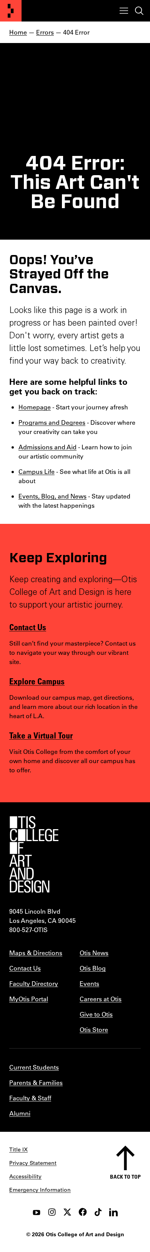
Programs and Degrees (51, 422)
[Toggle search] (139, 10)
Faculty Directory (33, 983)
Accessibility (25, 1176)
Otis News (94, 953)
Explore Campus (37, 681)
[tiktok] (98, 1212)
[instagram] (52, 1212)
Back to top (125, 1176)
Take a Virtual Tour (41, 735)
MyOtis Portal (28, 999)
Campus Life (36, 471)
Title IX (18, 1149)
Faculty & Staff (30, 1098)
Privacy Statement (33, 1162)
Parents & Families (36, 1082)
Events (89, 983)
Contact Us (27, 626)
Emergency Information (40, 1189)
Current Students (34, 1067)
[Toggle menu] (123, 10)
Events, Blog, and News (52, 496)
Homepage (34, 407)
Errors (45, 32)
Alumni (19, 1113)
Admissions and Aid (47, 447)
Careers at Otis (101, 999)
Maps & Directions (35, 953)
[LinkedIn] (113, 1212)
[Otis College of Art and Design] (11, 11)
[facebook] (82, 1212)
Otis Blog (93, 968)
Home (18, 32)
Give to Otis (96, 1014)
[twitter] (67, 1212)
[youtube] (36, 1212)
